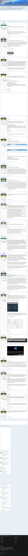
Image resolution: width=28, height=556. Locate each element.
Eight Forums (2, 541)
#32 (26, 236)
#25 (26, 116)
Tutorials (14, 3)
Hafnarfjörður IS (4, 298)
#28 (26, 177)
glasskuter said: (9, 79)
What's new (8, 3)
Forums (3, 3)
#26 (26, 137)
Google (3, 467)
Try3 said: (9, 25)
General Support (4, 456)
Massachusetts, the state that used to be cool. (3, 28)
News (18, 3)
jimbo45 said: (9, 360)
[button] (10, 4)
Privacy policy (15, 541)
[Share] (25, 23)
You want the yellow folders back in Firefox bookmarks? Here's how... (5, 463)
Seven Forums (2, 540)
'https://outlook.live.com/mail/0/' (17, 32)
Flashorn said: (9, 273)
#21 (26, 23)
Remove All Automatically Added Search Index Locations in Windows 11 (6, 493)
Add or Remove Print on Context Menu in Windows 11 (6, 507)
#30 (26, 202)
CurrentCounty (4, 78)
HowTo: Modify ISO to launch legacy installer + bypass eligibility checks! (5, 458)
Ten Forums (2, 542)
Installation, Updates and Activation (6, 461)
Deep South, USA (4, 415)
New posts (1, 5)
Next (6, 21)
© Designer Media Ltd (3, 552)
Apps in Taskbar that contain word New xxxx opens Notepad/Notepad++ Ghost (5, 453)
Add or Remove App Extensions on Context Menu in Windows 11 (6, 498)
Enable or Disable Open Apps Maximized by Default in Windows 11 (6, 502)
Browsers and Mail (4, 466)
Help (14, 542)
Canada (5, 207)
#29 (26, 192)
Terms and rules (16, 540)
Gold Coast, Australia (4, 63)
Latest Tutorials (4, 485)
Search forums (4, 5)
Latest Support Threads (5, 451)
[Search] (27, 4)
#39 (26, 391)
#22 (26, 37)
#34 (26, 271)
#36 (26, 335)
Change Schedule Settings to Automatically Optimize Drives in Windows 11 (6, 488)
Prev (1, 21)
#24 (26, 72)
